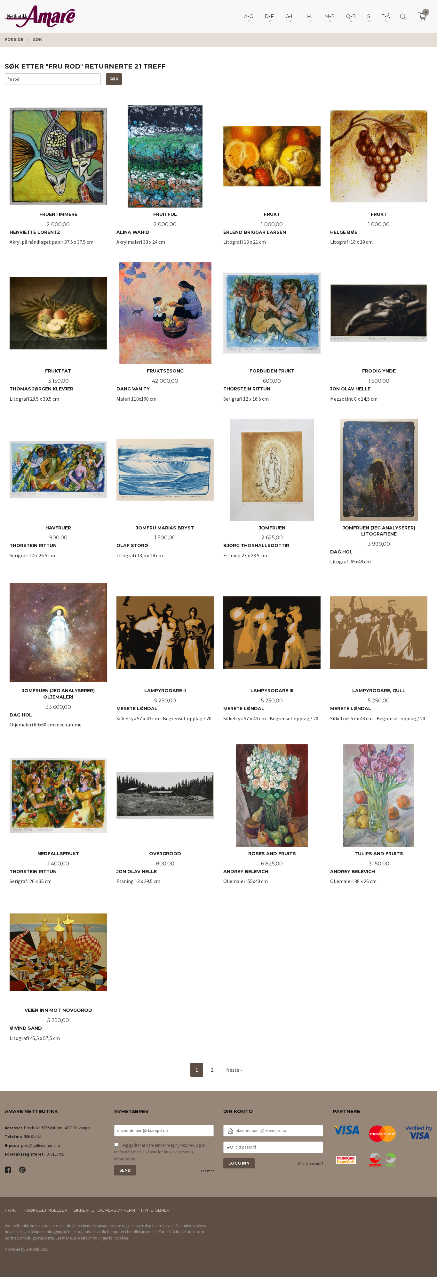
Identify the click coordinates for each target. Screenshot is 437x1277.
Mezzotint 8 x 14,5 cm (363, 388)
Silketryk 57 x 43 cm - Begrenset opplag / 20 (163, 711)
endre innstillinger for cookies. (103, 1238)
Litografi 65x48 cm (372, 548)
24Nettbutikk (37, 1249)
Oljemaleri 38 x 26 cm (366, 871)
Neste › (234, 1070)
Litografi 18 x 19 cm (360, 231)
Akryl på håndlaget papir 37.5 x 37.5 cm (51, 231)
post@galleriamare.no (40, 1145)
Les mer (207, 1170)
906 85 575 (32, 1136)
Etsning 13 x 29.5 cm (148, 871)
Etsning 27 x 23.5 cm (256, 548)
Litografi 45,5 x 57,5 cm (51, 1027)
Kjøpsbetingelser (45, 1210)
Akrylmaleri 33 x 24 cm (146, 231)
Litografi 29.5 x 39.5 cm (41, 388)
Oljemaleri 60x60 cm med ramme (52, 711)
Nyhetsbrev (155, 1210)
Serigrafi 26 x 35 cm (44, 871)
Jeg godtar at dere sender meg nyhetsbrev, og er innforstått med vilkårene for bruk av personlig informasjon (159, 1152)
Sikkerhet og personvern (104, 1210)
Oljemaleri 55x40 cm (259, 871)
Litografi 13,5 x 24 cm (155, 548)
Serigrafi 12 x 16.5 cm (259, 388)
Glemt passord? (310, 1163)
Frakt (11, 1210)
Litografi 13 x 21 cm (254, 231)
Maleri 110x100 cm (150, 388)
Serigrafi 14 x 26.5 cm (40, 548)
